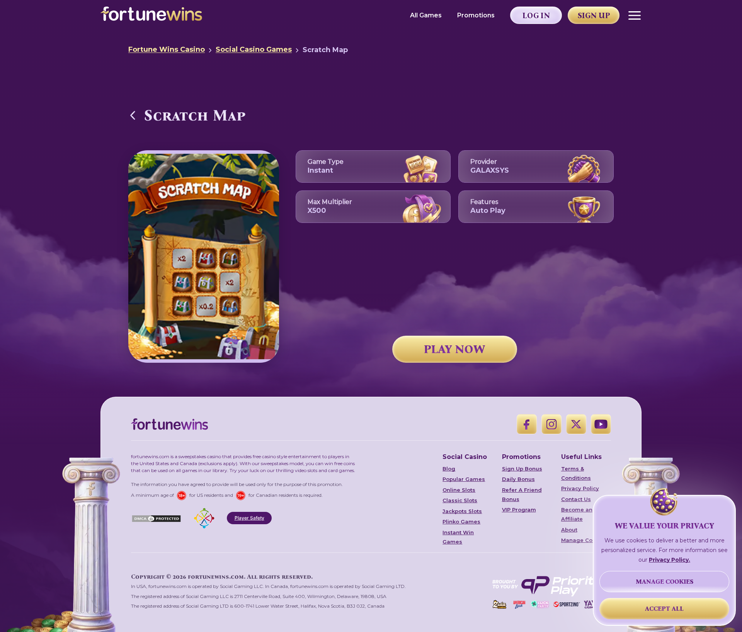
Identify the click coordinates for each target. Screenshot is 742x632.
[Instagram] (551, 424)
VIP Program (519, 509)
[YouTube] (601, 424)
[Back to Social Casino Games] (133, 115)
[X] (576, 424)
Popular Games (463, 479)
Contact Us (576, 499)
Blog (448, 469)
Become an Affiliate (576, 514)
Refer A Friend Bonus (522, 494)
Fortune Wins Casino (166, 49)
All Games (426, 15)
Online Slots (458, 490)
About (569, 530)
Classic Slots (459, 500)
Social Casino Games (254, 49)
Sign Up (594, 15)
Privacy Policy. (669, 559)
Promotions (476, 15)
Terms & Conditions (576, 473)
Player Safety (249, 518)
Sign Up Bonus (522, 469)
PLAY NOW (454, 349)
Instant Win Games (458, 537)
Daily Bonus (518, 479)
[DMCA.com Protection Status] (156, 518)
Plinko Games (461, 521)
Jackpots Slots (462, 511)
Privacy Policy (580, 488)
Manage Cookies (584, 540)
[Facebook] (527, 424)
